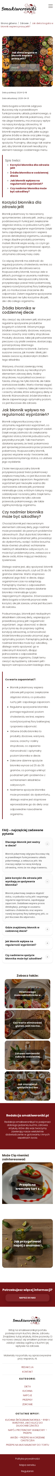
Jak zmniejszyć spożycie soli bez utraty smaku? (27, 1086)
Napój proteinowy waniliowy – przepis (27, 1431)
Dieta (27, 1386)
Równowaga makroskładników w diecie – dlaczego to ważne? (27, 993)
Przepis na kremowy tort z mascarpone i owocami (27, 1187)
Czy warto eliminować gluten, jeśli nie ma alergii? (27, 1024)
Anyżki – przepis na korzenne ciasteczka (27, 1439)
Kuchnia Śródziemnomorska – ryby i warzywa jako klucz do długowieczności (27, 1422)
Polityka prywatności (27, 1458)
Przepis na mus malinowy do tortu (27, 1445)
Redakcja (27, 1367)
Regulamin (27, 1471)
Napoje (27, 1395)
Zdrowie (24, 23)
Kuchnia (27, 1391)
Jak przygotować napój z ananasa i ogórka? (27, 1243)
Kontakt (27, 1371)
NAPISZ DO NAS (27, 1297)
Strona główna (9, 23)
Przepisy (28, 1400)
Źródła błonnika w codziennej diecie (29, 174)
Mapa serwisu (27, 1465)
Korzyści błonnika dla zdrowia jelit (29, 166)
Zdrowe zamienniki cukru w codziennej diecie (27, 1055)
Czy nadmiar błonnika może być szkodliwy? (28, 190)
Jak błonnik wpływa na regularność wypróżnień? (26, 182)
